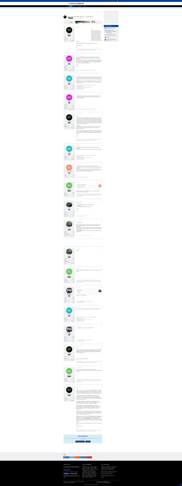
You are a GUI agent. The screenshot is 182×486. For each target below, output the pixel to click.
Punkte (65, 37)
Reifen (83, 474)
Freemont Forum (111, 468)
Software (94, 474)
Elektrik (95, 467)
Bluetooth (87, 466)
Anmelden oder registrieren (110, 0)
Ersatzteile (88, 468)
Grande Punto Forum (104, 468)
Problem (92, 473)
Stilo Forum (113, 467)
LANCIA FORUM (76, 3)
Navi (90, 472)
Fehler (95, 468)
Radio (96, 473)
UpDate (91, 476)
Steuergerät (88, 475)
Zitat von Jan (79, 290)
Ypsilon (86, 477)
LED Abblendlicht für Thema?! (111, 39)
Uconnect (83, 476)
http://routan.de (78, 282)
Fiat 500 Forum (114, 466)
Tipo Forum (103, 466)
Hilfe (95, 469)
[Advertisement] (83, 12)
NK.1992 (78, 125)
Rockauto (107, 37)
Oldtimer (83, 473)
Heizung (92, 469)
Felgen (83, 469)
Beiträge (65, 38)
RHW (86, 474)
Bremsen (95, 466)
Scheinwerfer (90, 474)
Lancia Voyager (84, 471)
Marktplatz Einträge (67, 234)
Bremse (91, 466)
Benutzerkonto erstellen (80, 441)
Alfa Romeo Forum (109, 473)
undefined (87, 476)
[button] (66, 457)
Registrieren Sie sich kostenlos (87, 438)
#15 (101, 325)
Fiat (85, 469)
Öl (92, 477)
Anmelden (88, 441)
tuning (95, 475)
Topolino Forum (103, 469)
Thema (92, 475)
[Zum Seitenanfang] (181, 485)
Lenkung (94, 471)
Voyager (94, 476)
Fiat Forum (102, 472)
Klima (97, 469)
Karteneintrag (66, 39)
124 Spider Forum (108, 466)
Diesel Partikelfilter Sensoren (111, 34)
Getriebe (88, 469)
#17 (101, 367)
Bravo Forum (109, 467)
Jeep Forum (112, 472)
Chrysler (83, 467)
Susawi (107, 33)
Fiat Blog (102, 477)
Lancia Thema (92, 470)
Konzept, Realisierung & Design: (103, 482)
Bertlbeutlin (107, 35)
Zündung (90, 477)
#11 (101, 248)
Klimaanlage (84, 470)
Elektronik (83, 468)
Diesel (89, 467)
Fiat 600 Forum (103, 467)
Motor (83, 472)
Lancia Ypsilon (90, 471)
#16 (101, 345)
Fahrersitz (92, 468)
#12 (101, 268)
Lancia (88, 470)
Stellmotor (84, 475)
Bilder (65, 213)
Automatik (84, 466)
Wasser (83, 477)
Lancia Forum (103, 473)
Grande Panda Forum (110, 469)
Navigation (94, 472)
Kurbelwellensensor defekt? (110, 27)
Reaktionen (65, 65)
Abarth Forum (107, 472)
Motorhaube (87, 472)
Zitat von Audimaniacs (81, 184)
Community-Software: (102, 481)
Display (92, 467)
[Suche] (117, 1)
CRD (86, 467)
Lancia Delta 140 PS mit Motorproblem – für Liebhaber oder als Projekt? (111, 31)
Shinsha (107, 40)
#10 (101, 220)
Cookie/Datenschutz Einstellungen (69, 482)
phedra (89, 473)
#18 (101, 386)
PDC (86, 473)
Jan (84, 235)
